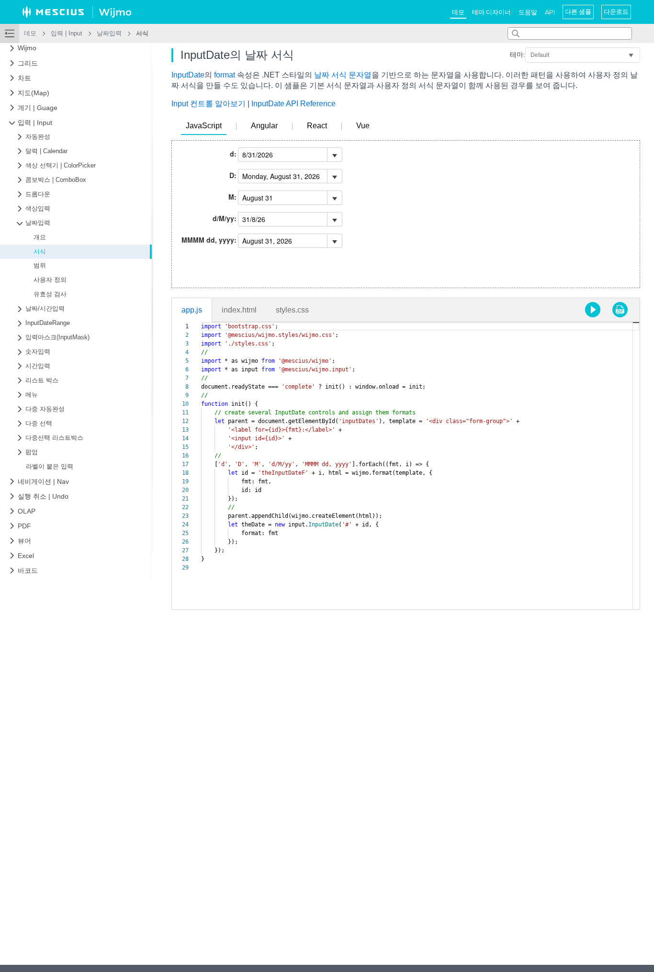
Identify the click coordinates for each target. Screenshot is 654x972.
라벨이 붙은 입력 (49, 466)
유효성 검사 (50, 294)
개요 (40, 237)
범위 (40, 266)
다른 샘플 (578, 11)
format (224, 75)
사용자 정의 (50, 280)
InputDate (187, 75)
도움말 (528, 12)
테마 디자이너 (491, 12)
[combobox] (570, 33)
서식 (40, 251)
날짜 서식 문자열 (343, 75)
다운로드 (616, 11)
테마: (517, 54)
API (550, 12)
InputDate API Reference (293, 104)
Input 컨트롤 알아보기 (208, 104)
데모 (458, 12)
